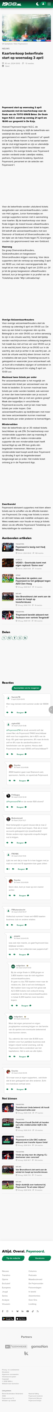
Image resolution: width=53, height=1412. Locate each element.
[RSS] (39, 1311)
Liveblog (32, 1304)
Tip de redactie (13, 1258)
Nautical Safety (34, 1393)
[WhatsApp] (20, 638)
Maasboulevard (35, 1279)
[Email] (9, 638)
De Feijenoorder (36, 1283)
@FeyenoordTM (13, 730)
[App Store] (21, 1318)
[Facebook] (15, 638)
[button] (30, 698)
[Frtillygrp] (8, 796)
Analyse (5, 1299)
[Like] (7, 713)
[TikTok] (34, 1311)
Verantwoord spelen (9, 1377)
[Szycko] (11, 766)
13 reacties (29, 63)
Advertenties (34, 1295)
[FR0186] (8, 855)
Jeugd (5, 1291)
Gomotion (15, 1383)
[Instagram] (8, 1311)
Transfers (6, 1275)
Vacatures (40, 1258)
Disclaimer (5, 1372)
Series (5, 1295)
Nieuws (5, 1271)
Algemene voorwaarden (10, 1374)
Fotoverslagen (35, 1287)
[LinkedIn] (25, 638)
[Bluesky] (18, 1311)
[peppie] (11, 937)
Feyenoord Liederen (36, 1396)
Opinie (5, 1279)
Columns (33, 1271)
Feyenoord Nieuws (35, 1398)
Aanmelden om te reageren (26, 687)
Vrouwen (6, 1304)
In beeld (32, 1291)
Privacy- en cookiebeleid (10, 1370)
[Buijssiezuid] (8, 819)
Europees (6, 1287)
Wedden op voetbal (9, 1400)
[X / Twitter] (4, 638)
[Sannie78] (8, 698)
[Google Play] (8, 1318)
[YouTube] (28, 1311)
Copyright (5, 1379)
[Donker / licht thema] (37, 4)
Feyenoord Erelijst (35, 1400)
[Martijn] (13, 966)
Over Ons (33, 1299)
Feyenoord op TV (8, 1398)
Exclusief (6, 1283)
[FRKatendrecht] (8, 911)
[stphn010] (8, 724)
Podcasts (33, 1275)
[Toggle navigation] (49, 4)
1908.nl (11, 4)
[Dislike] (12, 713)
